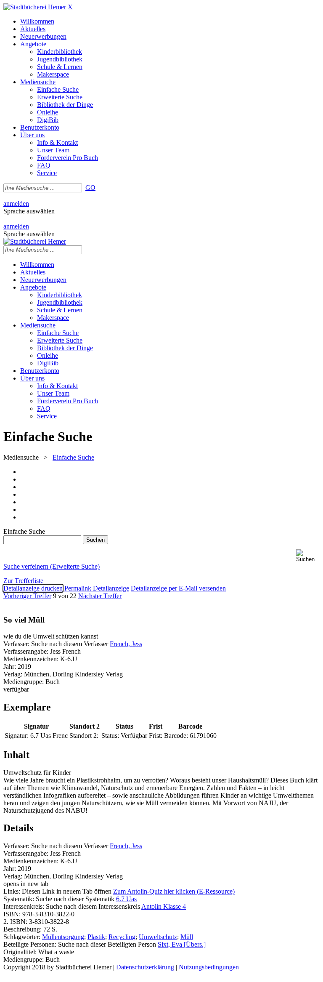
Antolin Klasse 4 (163, 906)
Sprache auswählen (29, 211)
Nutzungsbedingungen (209, 967)
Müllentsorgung (63, 936)
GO (90, 187)
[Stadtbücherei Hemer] (34, 7)
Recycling (122, 936)
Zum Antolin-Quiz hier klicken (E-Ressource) (174, 891)
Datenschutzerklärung (145, 967)
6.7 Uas (126, 898)
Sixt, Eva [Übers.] (182, 944)
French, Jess (126, 643)
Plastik (96, 936)
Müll (186, 936)
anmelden (16, 203)
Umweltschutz (158, 936)
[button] (308, 555)
